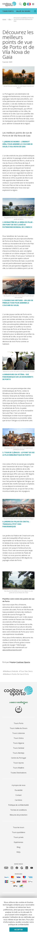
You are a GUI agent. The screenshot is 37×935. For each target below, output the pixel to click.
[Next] (35, 11)
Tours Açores (18, 763)
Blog (10, 19)
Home (4, 19)
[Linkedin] (26, 868)
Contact (18, 795)
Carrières (18, 800)
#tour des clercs (26, 671)
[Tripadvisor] (6, 868)
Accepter (18, 929)
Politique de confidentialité (18, 805)
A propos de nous (18, 785)
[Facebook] (17, 868)
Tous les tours (18, 827)
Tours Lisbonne (18, 733)
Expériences (18, 842)
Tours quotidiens (18, 832)
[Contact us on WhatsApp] (24, 4)
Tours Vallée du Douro (18, 728)
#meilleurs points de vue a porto (16, 674)
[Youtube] (31, 868)
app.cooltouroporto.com (11, 650)
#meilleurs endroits (10, 671)
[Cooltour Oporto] (9, 4)
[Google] (22, 868)
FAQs (18, 852)
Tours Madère (18, 768)
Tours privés (18, 837)
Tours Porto (8, 11)
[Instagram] (12, 868)
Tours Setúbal (18, 748)
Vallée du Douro (23, 11)
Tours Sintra (18, 738)
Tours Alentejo (18, 753)
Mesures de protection (18, 815)
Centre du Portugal (18, 758)
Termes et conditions (18, 810)
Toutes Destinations (18, 773)
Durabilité (18, 790)
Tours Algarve (18, 743)
